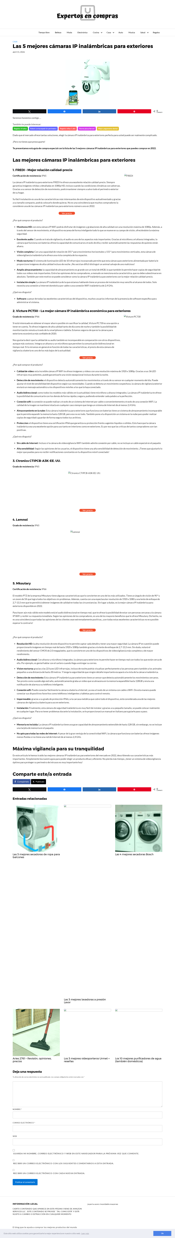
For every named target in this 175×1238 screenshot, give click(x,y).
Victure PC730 (27, 311)
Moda (69, 32)
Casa (109, 32)
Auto (121, 32)
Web (15, 1136)
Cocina (96, 32)
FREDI (20, 170)
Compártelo (23, 781)
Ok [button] (162, 1233)
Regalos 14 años (20, 128)
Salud (142, 32)
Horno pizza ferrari (87, 128)
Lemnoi (22, 519)
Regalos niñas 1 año (67, 128)
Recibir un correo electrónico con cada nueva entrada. (49, 1173)
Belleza (58, 32)
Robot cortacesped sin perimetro (43, 128)
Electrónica (82, 32)
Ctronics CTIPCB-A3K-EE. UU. (38, 461)
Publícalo (40, 781)
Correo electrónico (24, 1123)
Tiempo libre (43, 32)
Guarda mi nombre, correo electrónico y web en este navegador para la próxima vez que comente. (76, 1153)
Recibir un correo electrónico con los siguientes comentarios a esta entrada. (63, 1163)
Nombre (17, 1109)
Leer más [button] (85, 1233)
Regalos (156, 32)
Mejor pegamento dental (108, 128)
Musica (131, 32)
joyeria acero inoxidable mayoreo (103, 1204)
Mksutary (23, 583)
